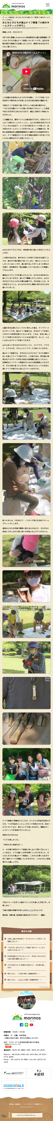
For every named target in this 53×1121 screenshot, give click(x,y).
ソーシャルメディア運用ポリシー (33, 1104)
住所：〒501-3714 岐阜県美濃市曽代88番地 (21, 1043)
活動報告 (11, 17)
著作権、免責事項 (14, 1104)
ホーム (4, 17)
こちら (31, 910)
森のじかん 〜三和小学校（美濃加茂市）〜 (24, 974)
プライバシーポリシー (26, 1107)
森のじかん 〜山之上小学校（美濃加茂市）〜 (24, 980)
